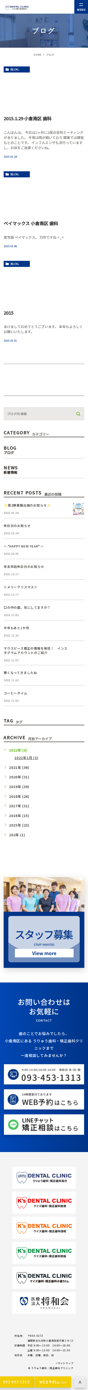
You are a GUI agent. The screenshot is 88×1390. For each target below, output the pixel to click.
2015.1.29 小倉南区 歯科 (28, 118)
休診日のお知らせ (17, 525)
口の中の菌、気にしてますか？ (27, 607)
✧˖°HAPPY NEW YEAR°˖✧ (24, 546)
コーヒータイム (15, 693)
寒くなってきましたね (20, 672)
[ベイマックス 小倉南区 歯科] (44, 193)
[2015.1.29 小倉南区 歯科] (44, 88)
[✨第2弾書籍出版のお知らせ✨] (78, 509)
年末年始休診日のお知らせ (24, 566)
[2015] (44, 282)
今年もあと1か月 (16, 628)
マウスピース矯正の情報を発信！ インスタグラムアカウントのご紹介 (35, 650)
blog (15, 69)
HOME (38, 54)
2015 (8, 312)
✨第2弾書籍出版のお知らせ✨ (27, 505)
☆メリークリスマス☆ (20, 587)
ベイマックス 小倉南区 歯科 (31, 223)
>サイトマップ (65, 1363)
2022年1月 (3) (26, 757)
